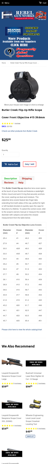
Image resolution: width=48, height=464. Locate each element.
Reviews (9, 182)
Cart (44, 3)
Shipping (27, 178)
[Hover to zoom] (24, 86)
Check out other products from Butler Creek (19, 131)
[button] (7, 123)
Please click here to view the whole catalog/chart (22, 329)
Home (4, 63)
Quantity (5, 150)
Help (20, 182)
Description (10, 178)
